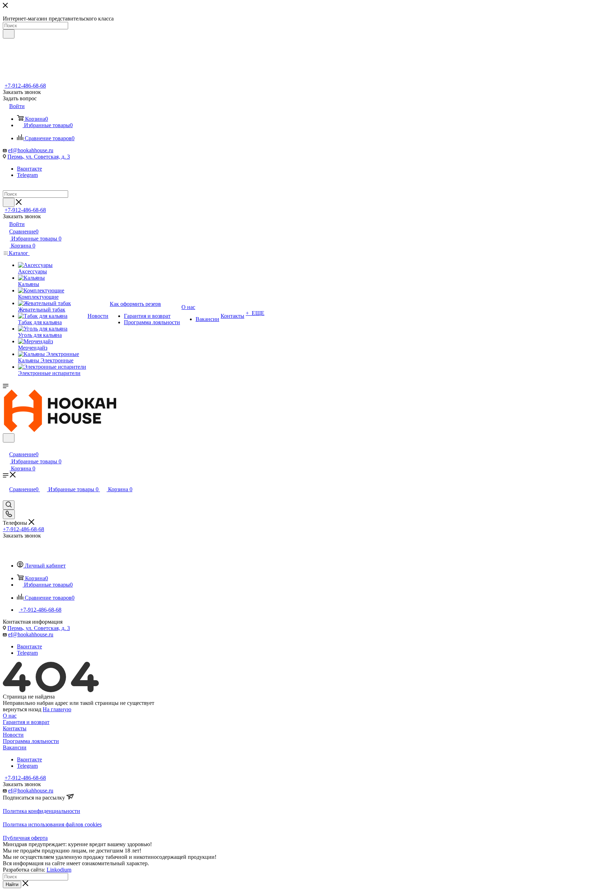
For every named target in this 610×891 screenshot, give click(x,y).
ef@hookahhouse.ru (30, 150)
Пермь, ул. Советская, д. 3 (38, 157)
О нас (10, 716)
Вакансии (14, 747)
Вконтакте (29, 169)
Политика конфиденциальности (41, 811)
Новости (13, 735)
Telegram (27, 175)
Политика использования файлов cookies (52, 824)
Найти (12, 884)
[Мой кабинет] (6, 447)
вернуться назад (22, 709)
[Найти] (8, 33)
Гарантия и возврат (26, 722)
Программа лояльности (31, 741)
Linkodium (59, 870)
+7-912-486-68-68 (25, 86)
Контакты (14, 728)
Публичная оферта (25, 838)
